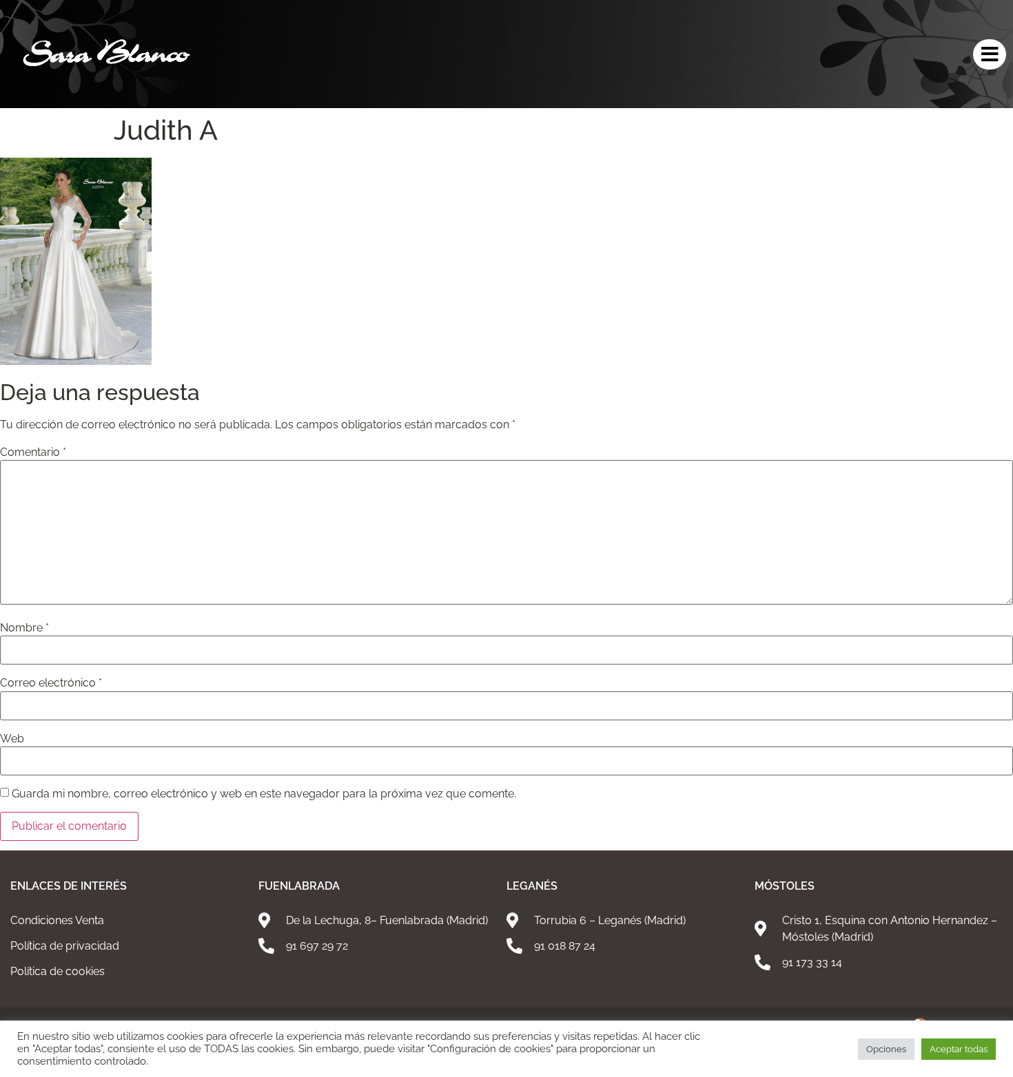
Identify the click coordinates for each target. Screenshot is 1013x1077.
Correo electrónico (51, 683)
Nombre (24, 628)
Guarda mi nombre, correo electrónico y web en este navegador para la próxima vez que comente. (264, 793)
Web (12, 738)
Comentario (33, 452)
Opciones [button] (886, 1049)
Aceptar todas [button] (959, 1049)
